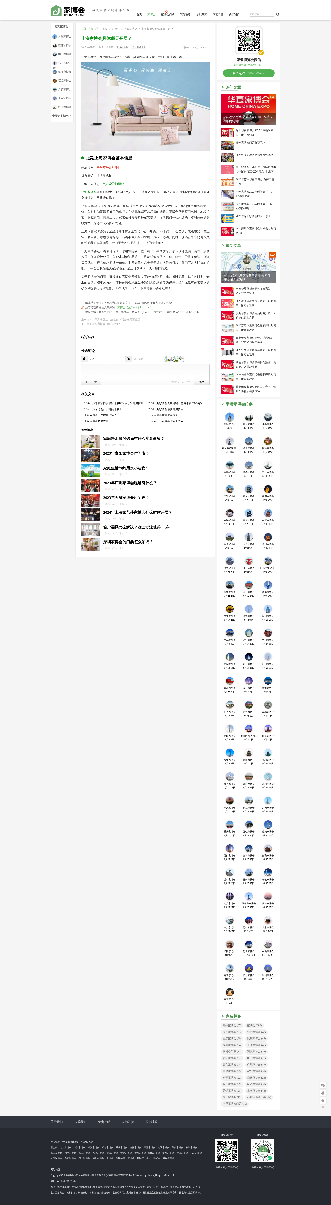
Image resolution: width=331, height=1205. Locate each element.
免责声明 (104, 1122)
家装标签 (233, 1016)
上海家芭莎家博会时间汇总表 (165, 421)
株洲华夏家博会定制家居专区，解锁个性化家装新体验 (256, 389)
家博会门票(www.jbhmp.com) (134, 307)
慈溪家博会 (64, 71)
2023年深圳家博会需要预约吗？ (254, 155)
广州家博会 (256, 1064)
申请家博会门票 (239, 404)
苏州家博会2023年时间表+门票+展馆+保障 (254, 206)
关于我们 (234, 14)
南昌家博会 (232, 1071)
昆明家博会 (256, 1084)
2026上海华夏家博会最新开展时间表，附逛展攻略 (113, 403)
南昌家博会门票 (235, 1103)
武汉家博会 (256, 1038)
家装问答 (218, 14)
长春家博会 (64, 98)
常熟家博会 (64, 36)
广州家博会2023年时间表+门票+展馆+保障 (254, 194)
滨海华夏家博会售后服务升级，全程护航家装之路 (256, 315)
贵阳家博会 (232, 1058)
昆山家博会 (232, 1084)
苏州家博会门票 (259, 1097)
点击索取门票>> (114, 184)
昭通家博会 (64, 80)
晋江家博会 (64, 107)
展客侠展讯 (168, 1158)
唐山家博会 (256, 1058)
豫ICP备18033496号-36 (63, 1181)
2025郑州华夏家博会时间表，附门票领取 (256, 230)
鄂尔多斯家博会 (61, 64)
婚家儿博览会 (153, 1158)
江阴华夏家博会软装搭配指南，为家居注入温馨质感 (256, 364)
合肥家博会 (64, 89)
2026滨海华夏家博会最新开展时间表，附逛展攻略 (256, 303)
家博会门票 (168, 14)
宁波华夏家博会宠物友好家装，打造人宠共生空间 (256, 291)
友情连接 (128, 1122)
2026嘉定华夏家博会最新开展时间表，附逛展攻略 (256, 327)
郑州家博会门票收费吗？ (250, 142)
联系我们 (80, 1122)
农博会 (131, 1158)
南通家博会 (256, 1077)
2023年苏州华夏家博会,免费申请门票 (255, 181)
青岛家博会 (232, 1064)
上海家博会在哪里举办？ (163, 415)
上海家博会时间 (138, 47)
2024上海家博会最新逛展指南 (165, 409)
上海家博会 (130, 28)
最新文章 (233, 245)
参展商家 (201, 14)
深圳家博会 (256, 1051)
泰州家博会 (140, 1153)
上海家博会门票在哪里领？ (100, 415)
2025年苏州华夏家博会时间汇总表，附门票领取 (248, 119)
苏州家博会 (232, 1032)
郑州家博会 (232, 1025)
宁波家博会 (112, 1153)
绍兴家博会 (154, 1153)
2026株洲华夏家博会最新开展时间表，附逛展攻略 (256, 376)
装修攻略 (185, 14)
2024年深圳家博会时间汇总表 (253, 216)
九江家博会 (232, 1097)
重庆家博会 (232, 1038)
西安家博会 (70, 1158)
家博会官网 (66, 1175)
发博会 (110, 1158)
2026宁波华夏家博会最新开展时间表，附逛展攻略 (247, 277)
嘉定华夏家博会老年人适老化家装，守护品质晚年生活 (254, 340)
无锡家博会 (232, 1090)
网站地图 (56, 1169)
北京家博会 (256, 1032)
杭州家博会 (191, 1147)
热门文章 (233, 87)
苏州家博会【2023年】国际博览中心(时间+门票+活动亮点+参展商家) (256, 170)
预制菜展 (120, 1158)
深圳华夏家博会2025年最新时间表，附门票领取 (254, 132)
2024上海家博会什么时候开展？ (103, 409)
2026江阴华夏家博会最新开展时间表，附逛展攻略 (256, 352)
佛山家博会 (64, 54)
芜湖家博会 (98, 1153)
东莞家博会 (232, 1077)
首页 (139, 14)
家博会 (151, 14)
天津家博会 (256, 1045)
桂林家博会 (64, 45)
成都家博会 (232, 1045)
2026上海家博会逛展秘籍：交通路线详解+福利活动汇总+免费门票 (187, 403)
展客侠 (54, 1147)
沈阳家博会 (256, 1071)
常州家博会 (168, 1153)
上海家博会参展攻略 (96, 421)
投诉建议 (152, 1122)
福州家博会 (98, 1158)
